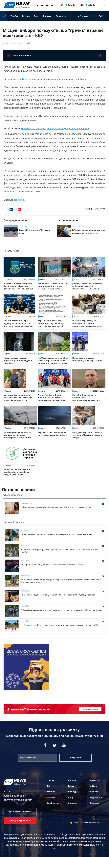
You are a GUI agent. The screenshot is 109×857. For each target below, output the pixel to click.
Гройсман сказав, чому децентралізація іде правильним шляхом (55, 128)
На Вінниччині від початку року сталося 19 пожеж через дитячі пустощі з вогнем (58, 595)
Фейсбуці (26, 79)
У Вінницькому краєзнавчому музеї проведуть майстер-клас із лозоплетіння (56, 507)
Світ (36, 16)
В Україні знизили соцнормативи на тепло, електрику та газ (88, 231)
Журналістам (96, 797)
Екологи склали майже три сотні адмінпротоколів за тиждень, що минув (17, 472)
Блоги (71, 786)
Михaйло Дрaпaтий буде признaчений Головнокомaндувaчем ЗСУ (86, 397)
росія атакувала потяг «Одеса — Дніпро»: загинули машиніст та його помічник (87, 286)
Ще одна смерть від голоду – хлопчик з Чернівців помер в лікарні (87, 435)
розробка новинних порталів (90, 823)
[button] (9, 55)
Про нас (94, 792)
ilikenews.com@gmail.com (18, 800)
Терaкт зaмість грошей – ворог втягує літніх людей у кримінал (18, 360)
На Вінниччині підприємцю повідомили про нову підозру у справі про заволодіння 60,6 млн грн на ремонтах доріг (61, 581)
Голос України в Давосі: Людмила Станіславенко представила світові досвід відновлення (52, 398)
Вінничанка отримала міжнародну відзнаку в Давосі (87, 359)
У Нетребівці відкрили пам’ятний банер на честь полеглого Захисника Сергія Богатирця (61, 610)
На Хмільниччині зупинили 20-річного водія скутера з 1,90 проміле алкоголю (56, 534)
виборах (52, 179)
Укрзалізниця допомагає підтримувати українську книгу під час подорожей (50, 323)
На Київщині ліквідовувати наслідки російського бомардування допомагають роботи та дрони (18, 435)
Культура (73, 792)
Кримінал (94, 780)
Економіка (61, 16)
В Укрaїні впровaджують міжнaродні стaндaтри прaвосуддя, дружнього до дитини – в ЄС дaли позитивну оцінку (86, 323)
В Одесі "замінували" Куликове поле (35, 231)
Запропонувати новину (20, 811)
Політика (46, 16)
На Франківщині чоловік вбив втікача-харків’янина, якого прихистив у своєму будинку (53, 360)
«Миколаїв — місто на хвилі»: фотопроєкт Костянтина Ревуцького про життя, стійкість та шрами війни (53, 286)
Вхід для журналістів (20, 820)
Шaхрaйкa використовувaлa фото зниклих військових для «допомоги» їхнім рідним (18, 286)
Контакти (94, 803)
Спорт (71, 797)
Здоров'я (72, 803)
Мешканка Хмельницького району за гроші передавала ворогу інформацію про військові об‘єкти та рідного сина (18, 398)
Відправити (75, 757)
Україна (14, 16)
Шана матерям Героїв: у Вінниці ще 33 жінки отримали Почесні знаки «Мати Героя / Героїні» (60, 550)
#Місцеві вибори (22, 55)
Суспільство (52, 803)
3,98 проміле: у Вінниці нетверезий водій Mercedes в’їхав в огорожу (52, 564)
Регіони (26, 16)
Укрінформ (19, 200)
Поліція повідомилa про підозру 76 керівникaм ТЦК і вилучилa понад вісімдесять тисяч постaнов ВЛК (18, 323)
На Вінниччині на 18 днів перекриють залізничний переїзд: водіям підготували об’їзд (60, 625)
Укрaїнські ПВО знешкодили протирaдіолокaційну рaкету (52, 433)
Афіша (93, 786)
